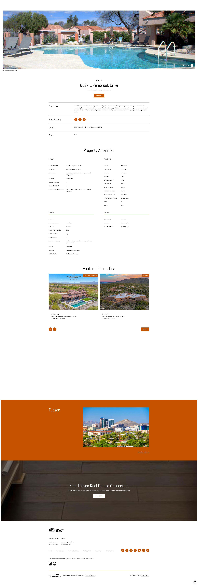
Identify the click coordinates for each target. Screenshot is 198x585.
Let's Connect (110, 551)
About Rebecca (60, 551)
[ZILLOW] (143, 550)
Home (50, 551)
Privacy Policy (145, 575)
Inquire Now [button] (99, 95)
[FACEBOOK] (122, 550)
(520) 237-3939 (53, 542)
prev (8, 65)
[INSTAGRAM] (126, 550)
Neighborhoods (87, 551)
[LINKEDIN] (131, 550)
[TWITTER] (135, 550)
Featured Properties (73, 551)
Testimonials (99, 551)
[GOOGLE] (147, 550)
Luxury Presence (90, 575)
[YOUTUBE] (139, 550)
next (12, 65)
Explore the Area (143, 452)
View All (145, 329)
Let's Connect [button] (99, 496)
